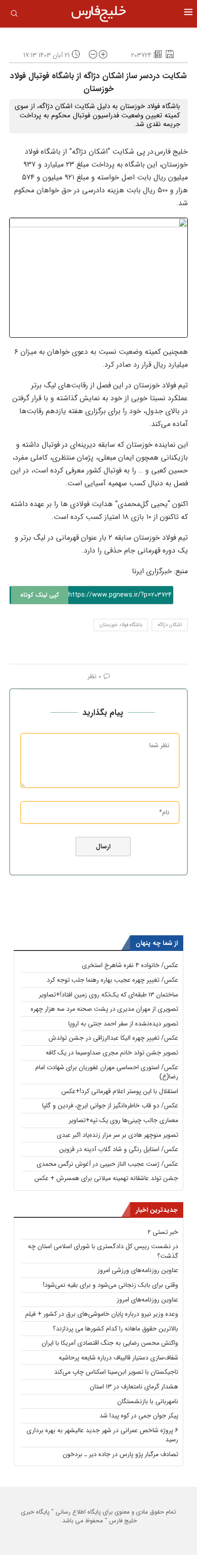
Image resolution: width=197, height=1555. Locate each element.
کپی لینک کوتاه (39, 595)
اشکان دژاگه (170, 625)
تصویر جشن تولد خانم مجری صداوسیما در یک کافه (112, 1053)
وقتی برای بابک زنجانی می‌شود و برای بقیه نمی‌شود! (110, 1285)
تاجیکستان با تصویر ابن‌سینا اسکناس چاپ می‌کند (116, 1372)
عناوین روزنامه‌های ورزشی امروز (138, 1270)
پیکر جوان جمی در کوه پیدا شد (138, 1416)
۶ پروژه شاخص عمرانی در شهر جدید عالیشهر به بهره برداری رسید (102, 1435)
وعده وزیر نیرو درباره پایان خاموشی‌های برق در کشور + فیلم (101, 1314)
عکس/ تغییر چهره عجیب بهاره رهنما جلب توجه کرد (112, 980)
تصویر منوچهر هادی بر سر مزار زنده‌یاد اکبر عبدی (117, 1135)
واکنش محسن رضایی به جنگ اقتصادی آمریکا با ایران (110, 1343)
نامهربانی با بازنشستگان (147, 1401)
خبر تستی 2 (163, 1232)
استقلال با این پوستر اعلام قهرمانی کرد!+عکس (119, 1091)
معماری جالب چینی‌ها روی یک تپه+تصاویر (123, 1120)
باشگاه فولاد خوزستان (120, 625)
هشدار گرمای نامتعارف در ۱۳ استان (134, 1387)
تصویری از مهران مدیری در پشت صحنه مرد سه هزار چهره (104, 1009)
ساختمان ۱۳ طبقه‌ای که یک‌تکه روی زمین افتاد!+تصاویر (108, 995)
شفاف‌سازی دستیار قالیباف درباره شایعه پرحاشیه (118, 1358)
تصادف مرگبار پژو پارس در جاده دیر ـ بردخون (120, 1454)
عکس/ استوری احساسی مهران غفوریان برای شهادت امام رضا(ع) (106, 1072)
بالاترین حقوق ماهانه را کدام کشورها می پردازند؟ (115, 1329)
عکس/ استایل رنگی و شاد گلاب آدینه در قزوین (118, 1149)
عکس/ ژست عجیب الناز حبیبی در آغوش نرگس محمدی (107, 1164)
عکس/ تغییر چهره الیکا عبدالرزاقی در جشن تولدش (113, 1038)
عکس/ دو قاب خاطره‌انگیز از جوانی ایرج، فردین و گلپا (110, 1105)
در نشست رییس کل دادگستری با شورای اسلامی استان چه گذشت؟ (103, 1251)
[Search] (14, 15)
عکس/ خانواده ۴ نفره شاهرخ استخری (130, 965)
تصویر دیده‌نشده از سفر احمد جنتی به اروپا (123, 1024)
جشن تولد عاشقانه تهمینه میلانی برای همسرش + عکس (106, 1178)
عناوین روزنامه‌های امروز (147, 1300)
